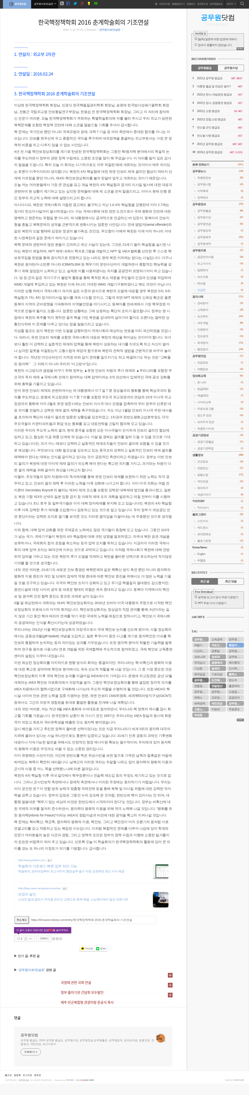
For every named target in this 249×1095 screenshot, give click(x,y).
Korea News (217, 547)
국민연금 (220, 481)
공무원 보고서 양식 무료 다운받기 (218, 597)
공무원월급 (220, 210)
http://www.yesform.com (31, 860)
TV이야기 (220, 507)
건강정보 (220, 461)
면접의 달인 (27, 894)
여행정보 (220, 369)
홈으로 (8, 1075)
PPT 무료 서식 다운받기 (212, 603)
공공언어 (234, 697)
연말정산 (191, 4)
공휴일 (215, 651)
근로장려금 (218, 697)
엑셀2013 (220, 395)
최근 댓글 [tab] (231, 581)
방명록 (17, 1075)
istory (70, 1080)
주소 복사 (22, 920)
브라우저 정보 (220, 422)
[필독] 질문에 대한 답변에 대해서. (217, 39)
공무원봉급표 (216, 4)
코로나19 (199, 656)
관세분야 (220, 303)
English (220, 554)
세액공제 (199, 703)
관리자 (230, 4)
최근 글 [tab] (204, 581)
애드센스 (220, 527)
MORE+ (240, 49)
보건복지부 (218, 680)
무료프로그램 (220, 408)
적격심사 (199, 662)
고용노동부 (201, 709)
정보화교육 (217, 375)
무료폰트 (234, 709)
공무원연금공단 (236, 703)
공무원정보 (217, 204)
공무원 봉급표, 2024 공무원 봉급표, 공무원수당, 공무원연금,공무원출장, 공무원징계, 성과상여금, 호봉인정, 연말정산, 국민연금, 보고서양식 (87, 1042)
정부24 (215, 656)
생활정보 (217, 455)
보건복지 (220, 316)
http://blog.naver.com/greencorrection (39, 888)
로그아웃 (27, 1075)
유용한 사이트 (220, 428)
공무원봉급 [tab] (204, 67)
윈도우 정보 (220, 415)
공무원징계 (220, 230)
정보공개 (220, 336)
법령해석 (220, 270)
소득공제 (216, 639)
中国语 (220, 560)
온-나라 (220, 382)
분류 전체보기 (217, 164)
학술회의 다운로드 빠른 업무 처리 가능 (47, 866)
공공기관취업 (220, 448)
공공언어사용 (220, 257)
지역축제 (220, 191)
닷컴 (218, 17)
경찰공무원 (201, 686)
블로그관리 (217, 514)
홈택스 (233, 674)
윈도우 (233, 680)
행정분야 (220, 349)
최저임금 (199, 674)
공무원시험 (220, 184)
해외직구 (220, 488)
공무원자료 (217, 250)
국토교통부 (218, 645)
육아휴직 (234, 662)
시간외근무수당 (201, 651)
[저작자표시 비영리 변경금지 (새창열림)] (57, 938)
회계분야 (220, 342)
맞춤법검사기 (178, 4)
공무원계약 (220, 243)
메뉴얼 (220, 283)
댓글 (17, 1017)
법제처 (215, 668)
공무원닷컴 (20, 4)
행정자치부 (235, 645)
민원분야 (220, 329)
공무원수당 (202, 4)
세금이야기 (220, 494)
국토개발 (220, 323)
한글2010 (220, 389)
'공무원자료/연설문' (31, 970)
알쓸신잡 (220, 474)
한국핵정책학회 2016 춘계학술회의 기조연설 (93, 21)
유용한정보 (220, 177)
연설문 (220, 290)
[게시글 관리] (30, 939)
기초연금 (216, 674)
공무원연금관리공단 (218, 691)
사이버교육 (220, 402)
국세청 (198, 715)
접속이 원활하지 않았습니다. (215, 45)
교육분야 (220, 309)
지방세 (215, 709)
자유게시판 (164, 4)
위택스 (198, 697)
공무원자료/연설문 (109, 29)
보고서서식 (220, 263)
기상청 (198, 668)
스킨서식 (220, 521)
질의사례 (217, 296)
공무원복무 (220, 237)
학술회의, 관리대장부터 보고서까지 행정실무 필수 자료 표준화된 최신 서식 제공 (71, 871)
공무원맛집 (217, 356)
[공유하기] (25, 939)
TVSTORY (217, 501)
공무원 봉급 (236, 656)
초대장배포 (220, 534)
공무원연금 (220, 224)
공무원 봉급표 (236, 639)
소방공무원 (235, 691)
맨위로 (37, 1075)
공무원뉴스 (217, 171)
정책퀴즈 (220, 197)
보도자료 (220, 276)
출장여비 (234, 686)
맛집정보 (220, 362)
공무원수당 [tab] (231, 67)
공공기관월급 (220, 441)
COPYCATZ (239, 1080)
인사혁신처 (235, 668)
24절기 (198, 645)
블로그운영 (220, 540)
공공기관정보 (217, 435)
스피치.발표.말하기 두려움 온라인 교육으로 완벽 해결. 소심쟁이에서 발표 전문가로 (73, 899)
